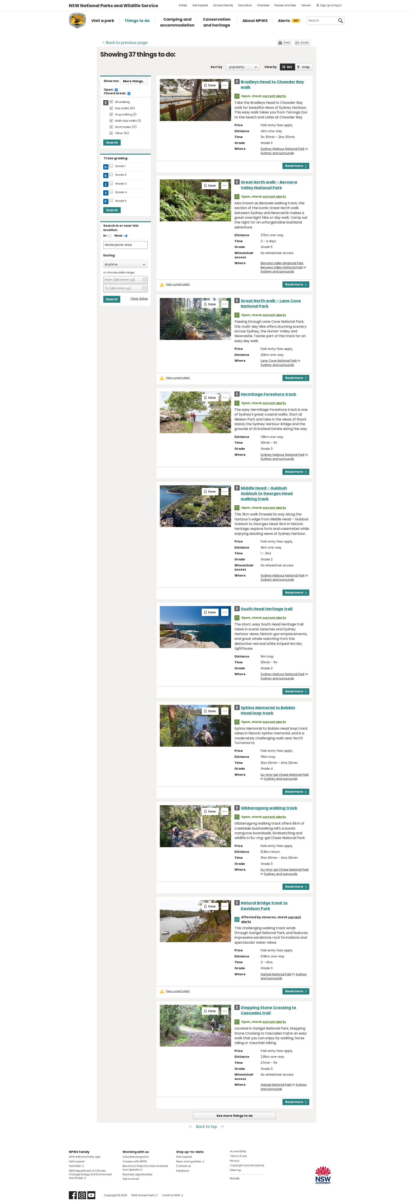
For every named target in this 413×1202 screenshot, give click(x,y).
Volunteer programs (136, 1157)
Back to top (206, 1126)
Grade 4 (121, 192)
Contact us (183, 1166)
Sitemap (235, 1170)
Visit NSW (75, 1166)
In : (105, 235)
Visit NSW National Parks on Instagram (82, 1195)
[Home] (77, 20)
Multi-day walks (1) (128, 121)
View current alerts (178, 284)
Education (245, 5)
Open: (109, 90)
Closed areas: (115, 93)
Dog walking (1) (125, 114)
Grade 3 (120, 184)
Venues (306, 5)
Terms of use (238, 1156)
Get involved (131, 1179)
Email (304, 42)
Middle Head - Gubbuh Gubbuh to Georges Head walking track (267, 493)
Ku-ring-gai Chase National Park (285, 774)
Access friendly (223, 5)
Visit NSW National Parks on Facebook (73, 1195)
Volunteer (263, 5)
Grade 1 (120, 166)
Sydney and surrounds (277, 153)
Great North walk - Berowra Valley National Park (269, 184)
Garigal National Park (276, 974)
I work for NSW (171, 1195)
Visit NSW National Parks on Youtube (91, 1195)
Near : (119, 235)
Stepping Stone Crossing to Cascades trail (268, 1010)
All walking (122, 102)
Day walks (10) (125, 108)
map (306, 67)
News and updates (188, 1161)
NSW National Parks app (84, 1157)
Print (287, 42)
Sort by (216, 67)
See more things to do (234, 1116)
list (289, 67)
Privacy (234, 1161)
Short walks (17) (126, 127)
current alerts (274, 96)
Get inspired (200, 5)
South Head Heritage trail (267, 608)
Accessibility (238, 1151)
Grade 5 (120, 201)
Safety (183, 5)
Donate (234, 1178)
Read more (294, 166)
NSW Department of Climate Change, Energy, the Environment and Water (90, 1174)
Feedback (182, 1171)
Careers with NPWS (135, 1161)
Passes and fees (285, 5)
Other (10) (122, 133)
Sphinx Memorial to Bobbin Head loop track (268, 710)
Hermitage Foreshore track (268, 394)
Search (112, 142)
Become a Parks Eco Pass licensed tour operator (145, 1167)
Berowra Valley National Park (282, 267)
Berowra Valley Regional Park (282, 263)
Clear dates (139, 299)
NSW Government (142, 1195)
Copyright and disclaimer (247, 1165)
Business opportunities (137, 1174)
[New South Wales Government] (323, 1175)
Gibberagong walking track (269, 808)
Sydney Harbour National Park (283, 149)
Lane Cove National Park (279, 360)
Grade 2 (120, 175)
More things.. (134, 81)
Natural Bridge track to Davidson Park (264, 905)
